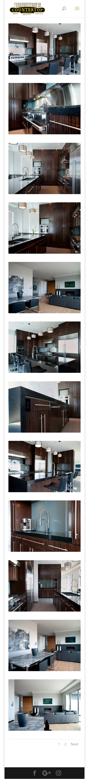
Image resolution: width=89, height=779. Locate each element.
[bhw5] (44, 194)
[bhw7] (44, 432)
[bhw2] (44, 313)
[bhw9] (44, 552)
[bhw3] (44, 75)
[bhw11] (44, 671)
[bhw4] (44, 134)
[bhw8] (44, 492)
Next (74, 744)
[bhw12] (44, 731)
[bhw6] (44, 373)
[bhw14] (44, 254)
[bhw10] (44, 611)
